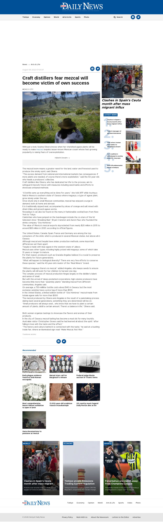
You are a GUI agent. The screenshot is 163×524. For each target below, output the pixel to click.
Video (129, 503)
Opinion (47, 17)
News (24, 64)
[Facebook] (133, 17)
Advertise (137, 517)
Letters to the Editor (120, 517)
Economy (36, 17)
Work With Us (81, 517)
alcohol (33, 334)
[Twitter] (138, 17)
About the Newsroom (100, 517)
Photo (86, 17)
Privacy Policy (67, 517)
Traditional (26, 334)
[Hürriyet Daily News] (81, 7)
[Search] (115, 17)
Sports (77, 17)
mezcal (39, 149)
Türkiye (25, 17)
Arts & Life (67, 17)
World (56, 17)
